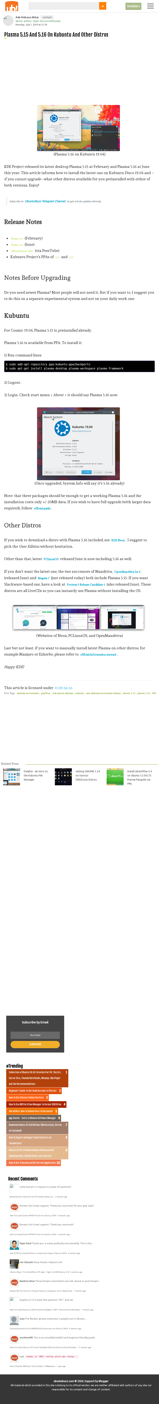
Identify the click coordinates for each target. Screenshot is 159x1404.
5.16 (71, 257)
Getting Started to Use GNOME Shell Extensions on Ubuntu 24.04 (39, 1329)
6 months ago (74, 1253)
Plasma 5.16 (17, 245)
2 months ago (61, 1197)
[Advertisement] (81, 70)
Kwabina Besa (27, 1281)
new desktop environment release (103, 693)
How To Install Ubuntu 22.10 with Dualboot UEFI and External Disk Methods (43, 1347)
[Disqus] (79, 847)
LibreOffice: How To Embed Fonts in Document (31, 1111)
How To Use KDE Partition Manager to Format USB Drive (35, 1104)
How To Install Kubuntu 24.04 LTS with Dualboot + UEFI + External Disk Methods (45, 1310)
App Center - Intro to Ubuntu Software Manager (32, 1118)
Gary (22, 1318)
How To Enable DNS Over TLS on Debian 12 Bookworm (33, 1366)
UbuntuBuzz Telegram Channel (45, 201)
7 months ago (80, 1291)
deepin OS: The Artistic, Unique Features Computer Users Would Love (41, 1291)
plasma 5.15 (129, 693)
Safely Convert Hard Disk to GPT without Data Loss (32, 1197)
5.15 (57, 257)
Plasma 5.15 (17, 238)
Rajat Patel (25, 1243)
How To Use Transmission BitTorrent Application (32, 1162)
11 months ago (84, 1347)
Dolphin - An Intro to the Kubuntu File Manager (36, 775)
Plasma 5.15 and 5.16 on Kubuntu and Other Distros (56, 34)
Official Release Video (22, 251)
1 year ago (61, 1366)
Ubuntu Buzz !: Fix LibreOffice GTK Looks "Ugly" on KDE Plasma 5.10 (39, 1272)
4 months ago (64, 1216)
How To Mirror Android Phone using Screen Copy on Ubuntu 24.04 (38, 1253)
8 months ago (75, 1329)
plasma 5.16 (143, 693)
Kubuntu (79, 693)
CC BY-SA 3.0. (64, 688)
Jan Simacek (26, 1262)
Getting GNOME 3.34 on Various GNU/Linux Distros (88, 775)
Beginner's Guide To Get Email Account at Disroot (33, 1090)
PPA (154, 693)
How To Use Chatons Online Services (26, 1097)
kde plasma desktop (63, 693)
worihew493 (26, 1337)
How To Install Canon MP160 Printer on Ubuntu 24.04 (33, 1216)
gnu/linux (46, 693)
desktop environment (28, 693)
